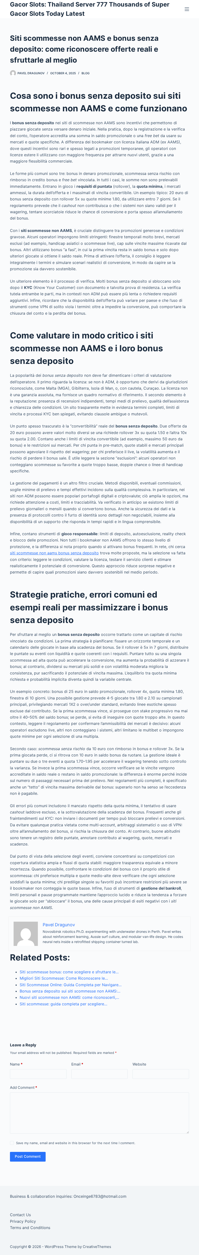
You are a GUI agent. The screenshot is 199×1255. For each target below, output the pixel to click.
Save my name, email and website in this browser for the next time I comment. (75, 1143)
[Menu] (187, 9)
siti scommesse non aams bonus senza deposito (54, 552)
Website (139, 1064)
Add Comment (23, 1087)
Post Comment (28, 1156)
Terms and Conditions (30, 1227)
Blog (86, 73)
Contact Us (20, 1214)
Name (16, 1064)
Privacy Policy (23, 1221)
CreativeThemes (97, 1246)
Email (77, 1064)
